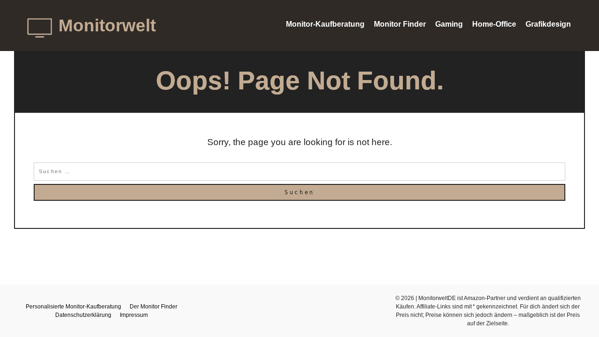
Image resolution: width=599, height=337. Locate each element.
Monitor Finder (400, 24)
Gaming (449, 24)
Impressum (134, 315)
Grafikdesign (548, 24)
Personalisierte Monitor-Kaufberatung (73, 306)
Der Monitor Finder (153, 306)
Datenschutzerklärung (83, 315)
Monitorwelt (107, 25)
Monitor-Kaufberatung (325, 24)
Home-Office (494, 24)
